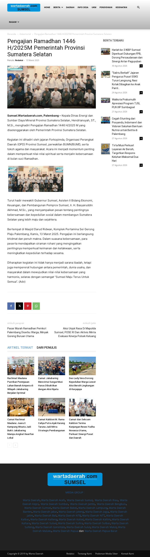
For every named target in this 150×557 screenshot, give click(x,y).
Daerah (70, 7)
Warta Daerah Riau (106, 500)
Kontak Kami (127, 553)
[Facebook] (11, 306)
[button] (138, 7)
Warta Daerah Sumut (80, 500)
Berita (56, 7)
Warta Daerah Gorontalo (50, 527)
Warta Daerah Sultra (70, 523)
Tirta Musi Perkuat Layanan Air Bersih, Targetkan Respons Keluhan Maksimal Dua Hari (125, 153)
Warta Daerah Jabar (45, 511)
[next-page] (15, 445)
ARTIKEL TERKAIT (20, 347)
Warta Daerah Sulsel (44, 523)
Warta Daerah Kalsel (71, 519)
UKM (94, 7)
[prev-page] (9, 445)
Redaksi (19, 60)
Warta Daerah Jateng (71, 511)
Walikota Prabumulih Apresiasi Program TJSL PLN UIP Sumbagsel (126, 103)
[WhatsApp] (36, 306)
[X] (19, 306)
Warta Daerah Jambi (82, 504)
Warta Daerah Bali (45, 515)
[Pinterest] (27, 306)
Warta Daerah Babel (64, 508)
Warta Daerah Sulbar (97, 523)
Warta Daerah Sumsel (37, 508)
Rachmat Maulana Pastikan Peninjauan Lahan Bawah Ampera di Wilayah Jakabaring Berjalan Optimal (20, 385)
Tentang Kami (85, 553)
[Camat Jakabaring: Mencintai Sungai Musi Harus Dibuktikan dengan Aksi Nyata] (51, 366)
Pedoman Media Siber (106, 553)
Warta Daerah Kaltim (98, 519)
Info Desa (83, 7)
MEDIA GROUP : (75, 492)
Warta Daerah (31, 500)
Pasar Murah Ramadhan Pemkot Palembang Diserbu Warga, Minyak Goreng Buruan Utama (27, 332)
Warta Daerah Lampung (93, 508)
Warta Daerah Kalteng (43, 519)
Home (47, 7)
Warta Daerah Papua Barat (101, 531)
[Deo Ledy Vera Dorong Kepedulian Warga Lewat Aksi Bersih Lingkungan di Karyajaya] (82, 366)
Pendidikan (106, 7)
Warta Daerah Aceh (53, 500)
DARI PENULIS (47, 347)
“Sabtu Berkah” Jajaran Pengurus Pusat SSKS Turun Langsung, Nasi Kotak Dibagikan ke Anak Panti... (126, 80)
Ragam (12, 22)
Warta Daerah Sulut (78, 527)
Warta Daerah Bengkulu (111, 504)
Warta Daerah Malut (104, 527)
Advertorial (25, 34)
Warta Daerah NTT (93, 515)
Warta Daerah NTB (69, 515)
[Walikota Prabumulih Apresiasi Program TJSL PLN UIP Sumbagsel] (105, 100)
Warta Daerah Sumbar (54, 504)
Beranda (11, 34)
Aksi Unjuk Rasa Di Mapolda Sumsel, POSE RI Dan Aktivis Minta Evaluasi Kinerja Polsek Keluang (75, 332)
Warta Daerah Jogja (97, 511)
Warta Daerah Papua (65, 531)
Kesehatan (121, 7)
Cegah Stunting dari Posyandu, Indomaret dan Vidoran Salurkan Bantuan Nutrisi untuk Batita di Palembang (127, 126)
